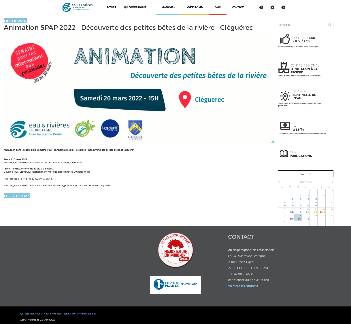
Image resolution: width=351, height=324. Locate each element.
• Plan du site (69, 313)
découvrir (168, 6)
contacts (238, 7)
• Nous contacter (52, 313)
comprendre (195, 6)
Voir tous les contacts (243, 285)
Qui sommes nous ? (135, 7)
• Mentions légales (86, 313)
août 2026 (305, 182)
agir (218, 6)
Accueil (111, 7)
